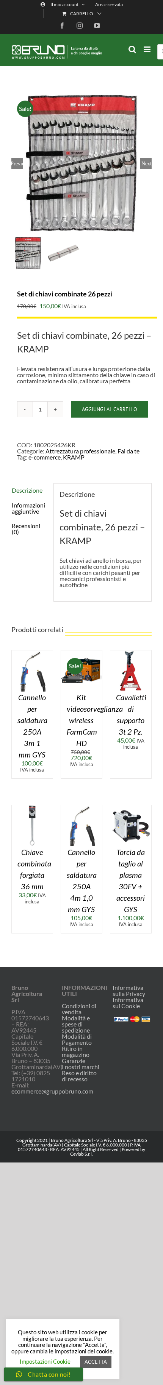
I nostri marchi (80, 1067)
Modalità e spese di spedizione (76, 1024)
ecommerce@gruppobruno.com (52, 1091)
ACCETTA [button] (96, 1362)
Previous (17, 163)
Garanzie (73, 1061)
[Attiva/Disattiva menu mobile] (148, 49)
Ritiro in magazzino (75, 1052)
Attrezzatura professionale (80, 451)
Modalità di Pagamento (77, 1039)
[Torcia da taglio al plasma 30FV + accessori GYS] (130, 808)
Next (146, 163)
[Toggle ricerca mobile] (132, 49)
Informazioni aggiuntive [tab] (28, 508)
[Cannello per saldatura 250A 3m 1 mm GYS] (32, 653)
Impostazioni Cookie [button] (45, 1361)
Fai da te (128, 451)
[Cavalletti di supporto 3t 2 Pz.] (130, 653)
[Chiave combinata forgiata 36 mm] (32, 808)
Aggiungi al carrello (109, 409)
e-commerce (44, 457)
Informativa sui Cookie (128, 1002)
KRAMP (74, 457)
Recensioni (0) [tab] (26, 528)
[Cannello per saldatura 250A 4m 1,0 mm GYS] (81, 808)
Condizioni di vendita (79, 1009)
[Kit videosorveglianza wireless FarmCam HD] (81, 653)
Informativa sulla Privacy (129, 990)
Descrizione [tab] (27, 490)
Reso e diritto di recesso (79, 1076)
